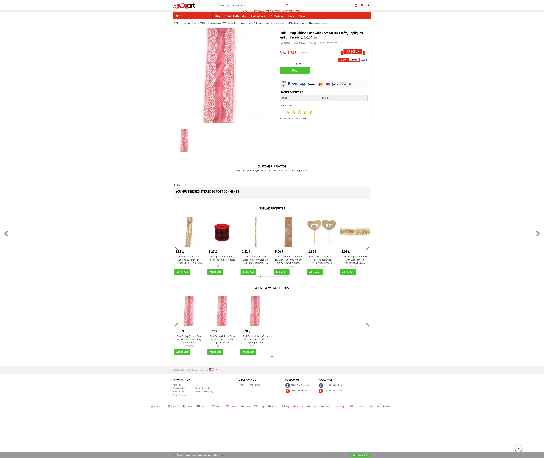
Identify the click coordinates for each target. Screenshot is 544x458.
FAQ (196, 384)
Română (189, 406)
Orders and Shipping (204, 391)
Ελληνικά (175, 406)
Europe (275, 406)
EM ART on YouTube (300, 390)
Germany (205, 406)
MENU (180, 16)
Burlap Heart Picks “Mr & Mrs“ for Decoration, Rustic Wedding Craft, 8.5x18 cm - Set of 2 (321, 259)
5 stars (311, 112)
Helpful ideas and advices (249, 384)
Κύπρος (343, 406)
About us (177, 384)
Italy (287, 406)
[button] (256, 276)
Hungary (260, 406)
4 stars (305, 112)
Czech (247, 406)
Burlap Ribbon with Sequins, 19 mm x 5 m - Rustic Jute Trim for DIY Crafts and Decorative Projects (189, 259)
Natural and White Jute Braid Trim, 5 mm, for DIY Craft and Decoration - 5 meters (255, 259)
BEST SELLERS (258, 15)
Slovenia (328, 406)
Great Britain (359, 406)
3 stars (300, 112)
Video (302, 15)
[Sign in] (356, 5)
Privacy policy (179, 388)
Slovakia (313, 406)
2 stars (294, 112)
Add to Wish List (330, 43)
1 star (288, 112)
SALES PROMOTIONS (235, 15)
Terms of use (178, 391)
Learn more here (226, 455)
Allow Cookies (360, 455)
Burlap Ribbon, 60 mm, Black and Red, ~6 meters (222, 258)
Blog (291, 15)
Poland (300, 406)
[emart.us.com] (184, 5)
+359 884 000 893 (291, 11)
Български (159, 406)
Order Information (203, 388)
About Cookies (179, 395)
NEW (217, 15)
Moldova (390, 406)
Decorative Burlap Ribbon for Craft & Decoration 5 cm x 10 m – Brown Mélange (288, 259)
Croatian (233, 406)
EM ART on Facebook (300, 385)
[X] (174, 455)
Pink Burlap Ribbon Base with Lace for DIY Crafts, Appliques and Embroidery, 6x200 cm (189, 339)
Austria (219, 406)
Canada (375, 406)
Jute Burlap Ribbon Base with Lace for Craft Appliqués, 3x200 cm (355, 259)
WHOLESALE (277, 15)
